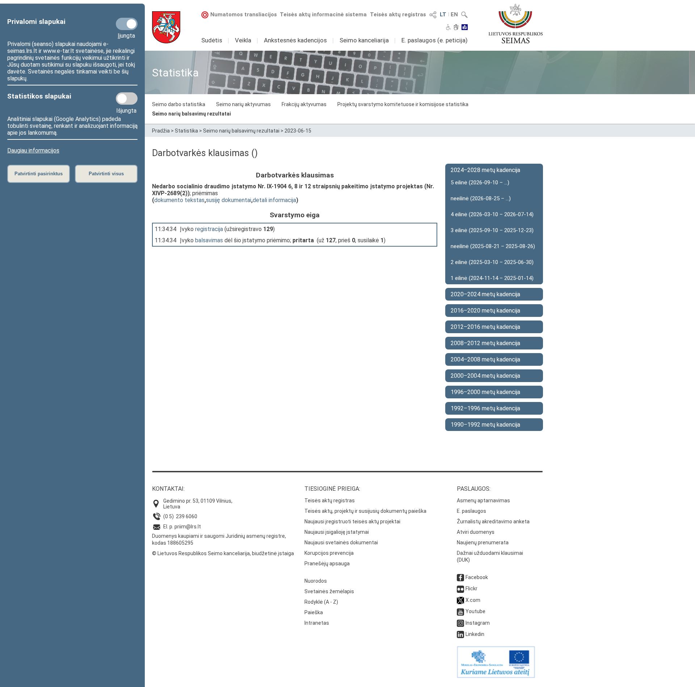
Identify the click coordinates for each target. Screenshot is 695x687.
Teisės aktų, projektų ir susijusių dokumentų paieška (365, 511)
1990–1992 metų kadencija (485, 424)
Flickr (471, 588)
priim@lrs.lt (187, 526)
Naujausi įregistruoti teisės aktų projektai (352, 521)
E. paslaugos (471, 511)
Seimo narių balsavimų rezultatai (191, 114)
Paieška (313, 612)
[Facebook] (460, 577)
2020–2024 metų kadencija (485, 294)
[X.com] (460, 600)
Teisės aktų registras (398, 14)
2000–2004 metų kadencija (485, 375)
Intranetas (316, 623)
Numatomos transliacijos (243, 14)
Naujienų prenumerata (483, 542)
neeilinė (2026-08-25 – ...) (481, 198)
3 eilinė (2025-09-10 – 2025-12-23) (492, 230)
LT (443, 14)
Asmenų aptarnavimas (483, 500)
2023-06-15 (298, 131)
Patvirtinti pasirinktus (38, 173)
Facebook (477, 577)
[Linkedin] (460, 634)
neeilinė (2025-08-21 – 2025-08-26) (493, 246)
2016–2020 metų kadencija (485, 310)
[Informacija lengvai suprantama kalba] (465, 28)
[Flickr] (460, 588)
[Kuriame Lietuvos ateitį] (496, 676)
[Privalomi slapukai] (127, 24)
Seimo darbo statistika (178, 104)
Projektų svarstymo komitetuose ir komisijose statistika (402, 104)
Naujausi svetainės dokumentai (341, 542)
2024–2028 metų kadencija (485, 170)
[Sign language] (456, 28)
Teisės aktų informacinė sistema (323, 14)
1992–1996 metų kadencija (485, 408)
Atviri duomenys (475, 532)
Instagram (478, 623)
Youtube (475, 611)
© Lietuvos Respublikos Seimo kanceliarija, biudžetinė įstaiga (223, 553)
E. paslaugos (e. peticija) (434, 40)
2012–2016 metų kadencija (485, 326)
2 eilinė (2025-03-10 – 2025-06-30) (492, 262)
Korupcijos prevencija (329, 553)
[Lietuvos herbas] (166, 27)
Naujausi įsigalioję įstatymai (336, 532)
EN (454, 14)
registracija (209, 229)
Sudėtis (211, 40)
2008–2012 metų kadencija (485, 343)
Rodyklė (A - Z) (321, 602)
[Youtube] (460, 611)
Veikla (243, 40)
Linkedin (475, 634)
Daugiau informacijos (33, 150)
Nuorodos (315, 581)
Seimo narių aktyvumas (243, 104)
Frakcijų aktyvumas (304, 104)
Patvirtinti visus (106, 173)
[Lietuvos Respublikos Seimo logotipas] (515, 23)
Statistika (186, 131)
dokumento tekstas (179, 200)
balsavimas (209, 240)
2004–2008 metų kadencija (485, 359)
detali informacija (274, 200)
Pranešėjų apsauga (327, 563)
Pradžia (161, 131)
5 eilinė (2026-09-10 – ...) (480, 182)
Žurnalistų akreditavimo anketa (493, 521)
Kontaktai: (168, 488)
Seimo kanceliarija (364, 40)
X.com (473, 600)
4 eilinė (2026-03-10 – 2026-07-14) (492, 214)
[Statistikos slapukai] (127, 98)
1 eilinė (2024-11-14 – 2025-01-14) (492, 278)
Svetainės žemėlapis (329, 591)
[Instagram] (460, 623)
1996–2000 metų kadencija (485, 392)
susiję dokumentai (228, 200)
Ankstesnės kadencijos (295, 40)
